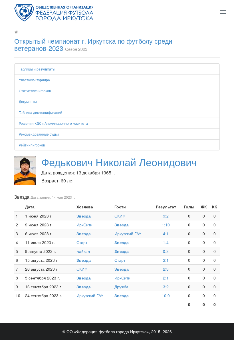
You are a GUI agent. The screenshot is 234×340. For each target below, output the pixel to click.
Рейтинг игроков (32, 144)
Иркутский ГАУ (127, 233)
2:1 (166, 260)
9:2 (166, 216)
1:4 (166, 242)
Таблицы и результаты (37, 69)
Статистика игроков (35, 90)
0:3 (166, 251)
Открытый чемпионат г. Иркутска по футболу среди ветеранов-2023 (93, 44)
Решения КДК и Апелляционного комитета (53, 123)
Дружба (121, 286)
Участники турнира (34, 79)
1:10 (166, 225)
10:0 (166, 295)
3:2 (166, 286)
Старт (81, 242)
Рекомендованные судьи (39, 134)
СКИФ (120, 216)
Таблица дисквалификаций (40, 112)
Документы (28, 101)
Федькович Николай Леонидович (119, 161)
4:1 (166, 233)
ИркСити (84, 225)
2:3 (166, 269)
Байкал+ (84, 251)
